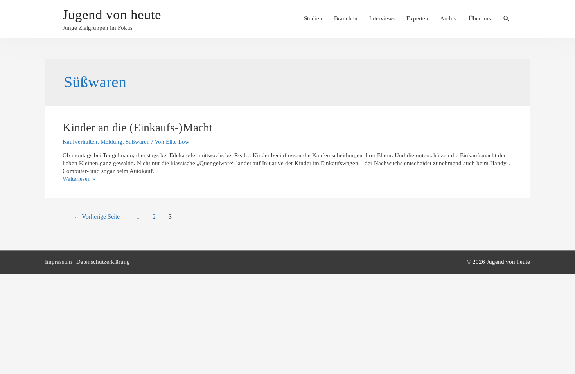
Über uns (480, 18)
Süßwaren (138, 141)
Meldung (111, 141)
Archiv (448, 18)
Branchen (346, 18)
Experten (417, 18)
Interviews (382, 18)
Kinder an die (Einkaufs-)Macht (137, 127)
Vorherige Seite (97, 216)
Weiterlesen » (79, 179)
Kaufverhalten (80, 141)
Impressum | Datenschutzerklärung (87, 262)
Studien (313, 18)
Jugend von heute (112, 14)
